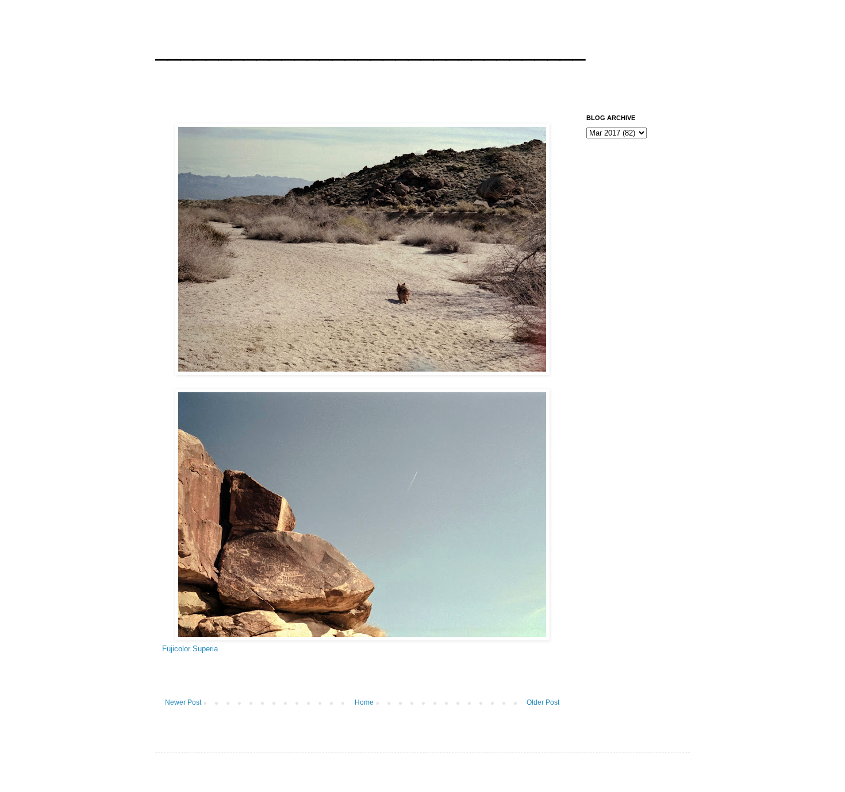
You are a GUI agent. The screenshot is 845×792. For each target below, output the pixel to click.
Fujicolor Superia (190, 648)
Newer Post (183, 702)
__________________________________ (370, 48)
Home (364, 702)
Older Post (543, 702)
